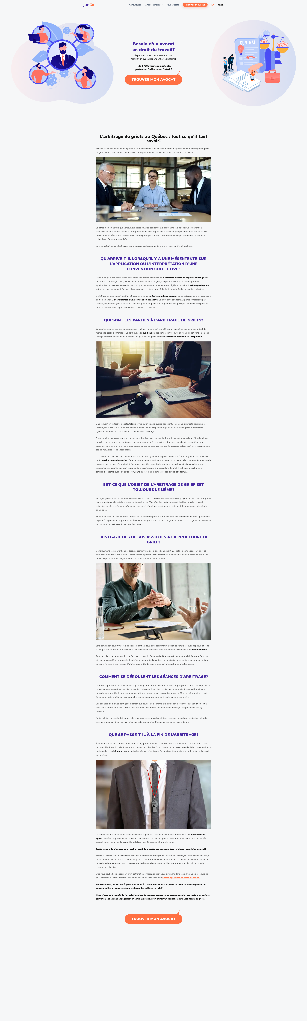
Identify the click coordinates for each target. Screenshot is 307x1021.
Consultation (135, 4)
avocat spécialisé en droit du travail (181, 877)
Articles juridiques (154, 4)
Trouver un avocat (195, 4)
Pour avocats (172, 4)
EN (212, 4)
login (221, 4)
